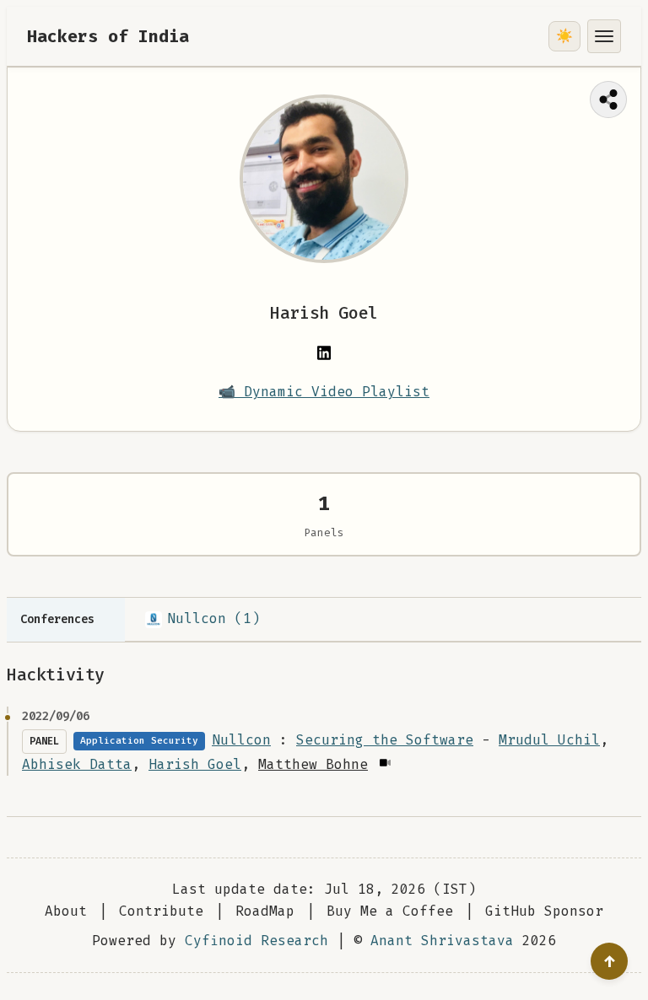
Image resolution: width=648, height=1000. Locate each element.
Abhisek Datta (77, 764)
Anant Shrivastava (442, 940)
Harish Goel (194, 764)
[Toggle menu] (604, 36)
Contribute (161, 911)
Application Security (139, 740)
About (66, 911)
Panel (44, 741)
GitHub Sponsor (544, 911)
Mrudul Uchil (549, 740)
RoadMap (264, 911)
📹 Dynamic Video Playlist (324, 392)
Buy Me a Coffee (390, 911)
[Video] (384, 762)
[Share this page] (608, 99)
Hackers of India (108, 36)
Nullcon (241, 740)
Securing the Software (384, 740)
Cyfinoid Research (256, 940)
